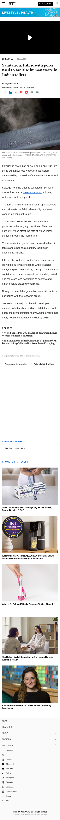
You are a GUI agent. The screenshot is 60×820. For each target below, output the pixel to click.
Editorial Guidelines (44, 364)
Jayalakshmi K (11, 83)
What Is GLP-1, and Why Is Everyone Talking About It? (28, 604)
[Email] (31, 92)
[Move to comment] (37, 92)
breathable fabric (32, 192)
